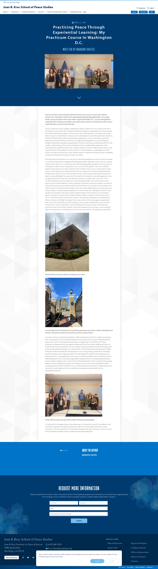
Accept (97, 561)
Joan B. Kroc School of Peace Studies (28, 7)
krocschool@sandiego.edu (60, 548)
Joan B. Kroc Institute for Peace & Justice (23, 544)
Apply (134, 12)
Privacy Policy (59, 556)
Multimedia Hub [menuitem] (75, 12)
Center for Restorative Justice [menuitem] (57, 12)
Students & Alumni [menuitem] (28, 12)
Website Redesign (140, 567)
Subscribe (143, 12)
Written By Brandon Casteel (79, 49)
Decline (112, 561)
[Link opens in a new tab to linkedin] (33, 557)
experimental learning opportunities (88, 117)
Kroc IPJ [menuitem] (40, 12)
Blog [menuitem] (84, 12)
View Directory (11, 557)
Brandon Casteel (89, 455)
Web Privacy (122, 567)
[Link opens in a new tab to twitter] (28, 557)
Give (152, 12)
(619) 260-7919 (55, 544)
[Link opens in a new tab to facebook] (23, 557)
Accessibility (130, 567)
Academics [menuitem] (14, 12)
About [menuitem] (5, 12)
